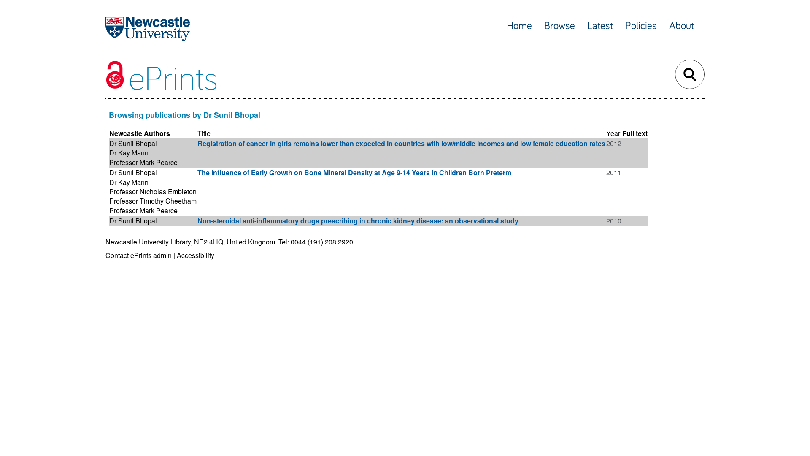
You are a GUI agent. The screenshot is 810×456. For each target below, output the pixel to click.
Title (204, 133)
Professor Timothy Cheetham (153, 201)
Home (519, 26)
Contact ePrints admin (138, 255)
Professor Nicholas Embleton (153, 191)
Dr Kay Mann (128, 152)
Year (613, 133)
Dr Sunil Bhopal (133, 143)
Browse (559, 26)
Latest (600, 26)
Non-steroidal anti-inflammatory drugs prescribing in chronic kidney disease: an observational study (357, 220)
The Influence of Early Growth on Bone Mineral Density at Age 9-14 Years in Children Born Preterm (354, 172)
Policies (641, 26)
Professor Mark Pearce (143, 162)
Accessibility (195, 255)
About (681, 26)
